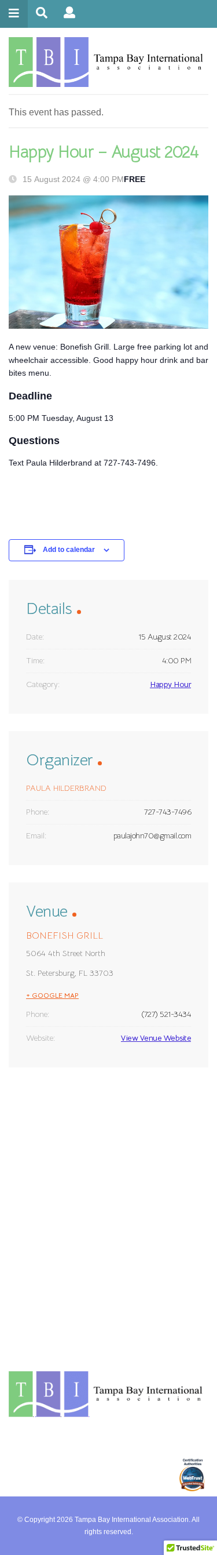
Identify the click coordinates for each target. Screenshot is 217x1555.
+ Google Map (52, 995)
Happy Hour (170, 684)
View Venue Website (156, 1038)
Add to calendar (69, 550)
